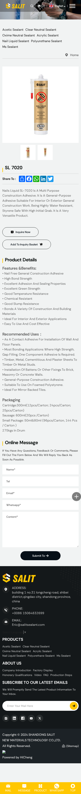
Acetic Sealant (12, 29)
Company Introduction (16, 670)
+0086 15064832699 (28, 613)
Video (37, 675)
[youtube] (31, 718)
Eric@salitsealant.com (28, 625)
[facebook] (22, 718)
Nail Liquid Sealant (15, 41)
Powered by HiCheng (17, 757)
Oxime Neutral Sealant (18, 35)
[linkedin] (14, 718)
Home (74, 55)
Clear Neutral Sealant (40, 29)
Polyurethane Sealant (46, 41)
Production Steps (61, 675)
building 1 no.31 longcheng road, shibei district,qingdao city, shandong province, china (41, 597)
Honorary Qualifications (17, 675)
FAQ (45, 675)
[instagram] (5, 718)
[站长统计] (4, 751)
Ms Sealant (10, 47)
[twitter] (39, 718)
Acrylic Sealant (48, 35)
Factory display (43, 670)
